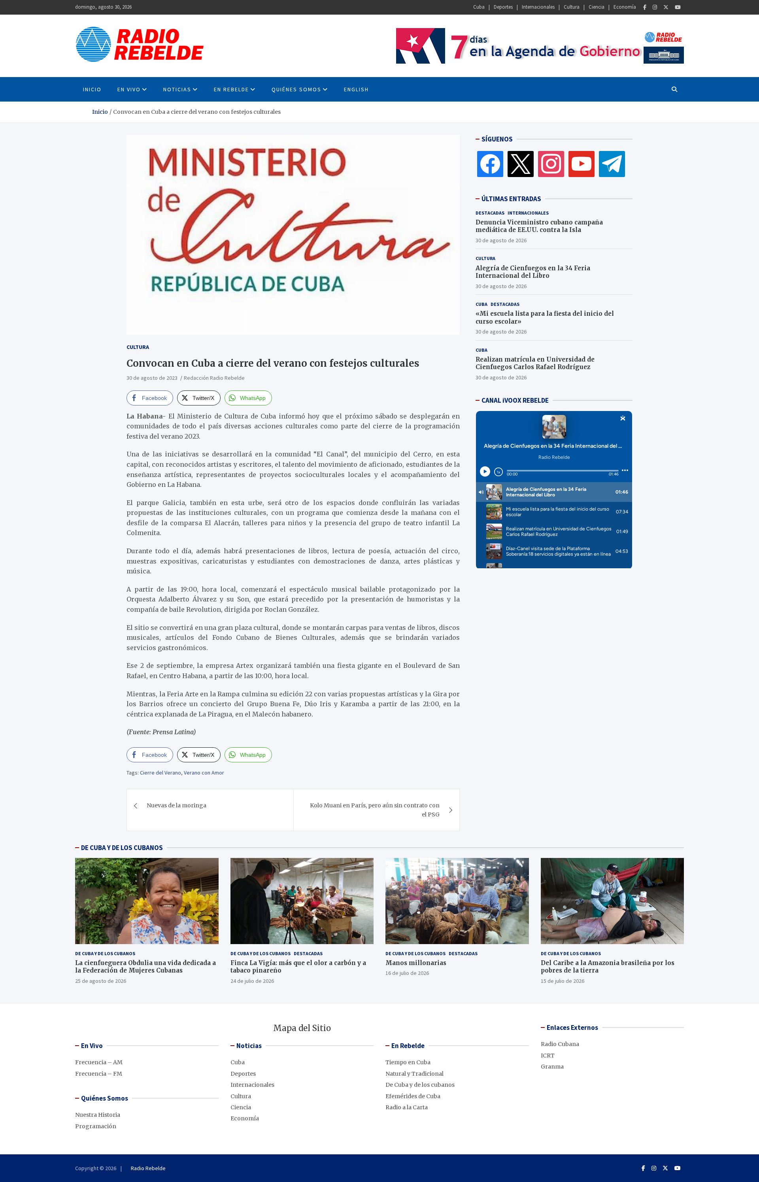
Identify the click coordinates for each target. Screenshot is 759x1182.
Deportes (503, 7)
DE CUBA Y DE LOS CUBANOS (122, 847)
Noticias (177, 89)
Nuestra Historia (97, 1114)
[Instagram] (654, 7)
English (356, 89)
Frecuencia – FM (98, 1073)
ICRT (548, 1055)
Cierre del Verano (160, 772)
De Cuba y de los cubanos (105, 953)
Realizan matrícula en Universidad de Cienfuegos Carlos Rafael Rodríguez (535, 363)
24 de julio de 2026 (252, 980)
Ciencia (596, 7)
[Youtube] (678, 7)
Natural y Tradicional (414, 1073)
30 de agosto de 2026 (501, 240)
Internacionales (538, 7)
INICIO (92, 89)
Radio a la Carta (406, 1107)
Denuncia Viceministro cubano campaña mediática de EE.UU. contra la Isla (539, 226)
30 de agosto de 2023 (151, 377)
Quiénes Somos (296, 89)
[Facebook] (644, 7)
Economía (625, 7)
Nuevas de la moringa (176, 805)
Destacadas (490, 213)
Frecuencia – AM (99, 1062)
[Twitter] (666, 7)
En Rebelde (231, 89)
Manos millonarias (415, 963)
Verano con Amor (204, 772)
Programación (95, 1126)
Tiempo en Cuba (407, 1062)
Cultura (572, 7)
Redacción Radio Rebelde (214, 377)
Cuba (479, 7)
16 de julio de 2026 (407, 973)
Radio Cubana (560, 1044)
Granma (552, 1066)
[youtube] (581, 163)
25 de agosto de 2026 (100, 980)
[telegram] (612, 163)
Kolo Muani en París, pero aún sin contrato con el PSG (375, 810)
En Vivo (129, 89)
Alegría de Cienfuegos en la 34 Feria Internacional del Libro (533, 272)
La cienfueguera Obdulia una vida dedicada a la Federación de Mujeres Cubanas (145, 967)
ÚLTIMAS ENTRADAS (511, 198)
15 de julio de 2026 (562, 980)
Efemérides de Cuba (412, 1096)
